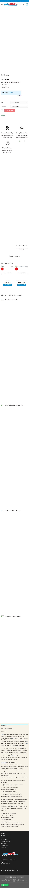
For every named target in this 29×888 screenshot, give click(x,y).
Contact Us (3, 847)
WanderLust (15, 745)
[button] (5, 885)
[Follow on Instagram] (5, 862)
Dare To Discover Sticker (22, 279)
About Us (3, 835)
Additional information (7, 728)
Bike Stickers (20, 747)
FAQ (2, 837)
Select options (7, 284)
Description (4, 725)
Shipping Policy (4, 845)
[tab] (14, 725)
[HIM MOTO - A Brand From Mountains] (11, 4)
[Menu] (2, 4)
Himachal (19, 748)
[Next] (28, 276)
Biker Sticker (7, 279)
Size (2, 102)
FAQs (11, 879)
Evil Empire (3, 734)
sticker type (3, 106)
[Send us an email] (8, 862)
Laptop (23, 739)
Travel (26, 743)
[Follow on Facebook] (2, 862)
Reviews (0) (3, 731)
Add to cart (9, 110)
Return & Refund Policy (6, 839)
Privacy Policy (4, 843)
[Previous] (1, 276)
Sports (26, 741)
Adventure (12, 738)
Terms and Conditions (5, 841)
